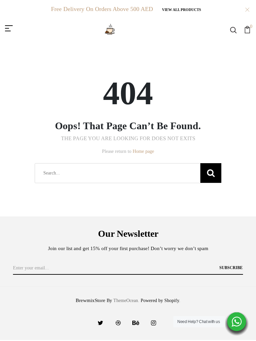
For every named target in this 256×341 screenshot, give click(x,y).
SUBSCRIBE (231, 267)
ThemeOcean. (126, 300)
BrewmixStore (90, 300)
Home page (143, 151)
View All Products (181, 10)
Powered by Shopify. (159, 300)
